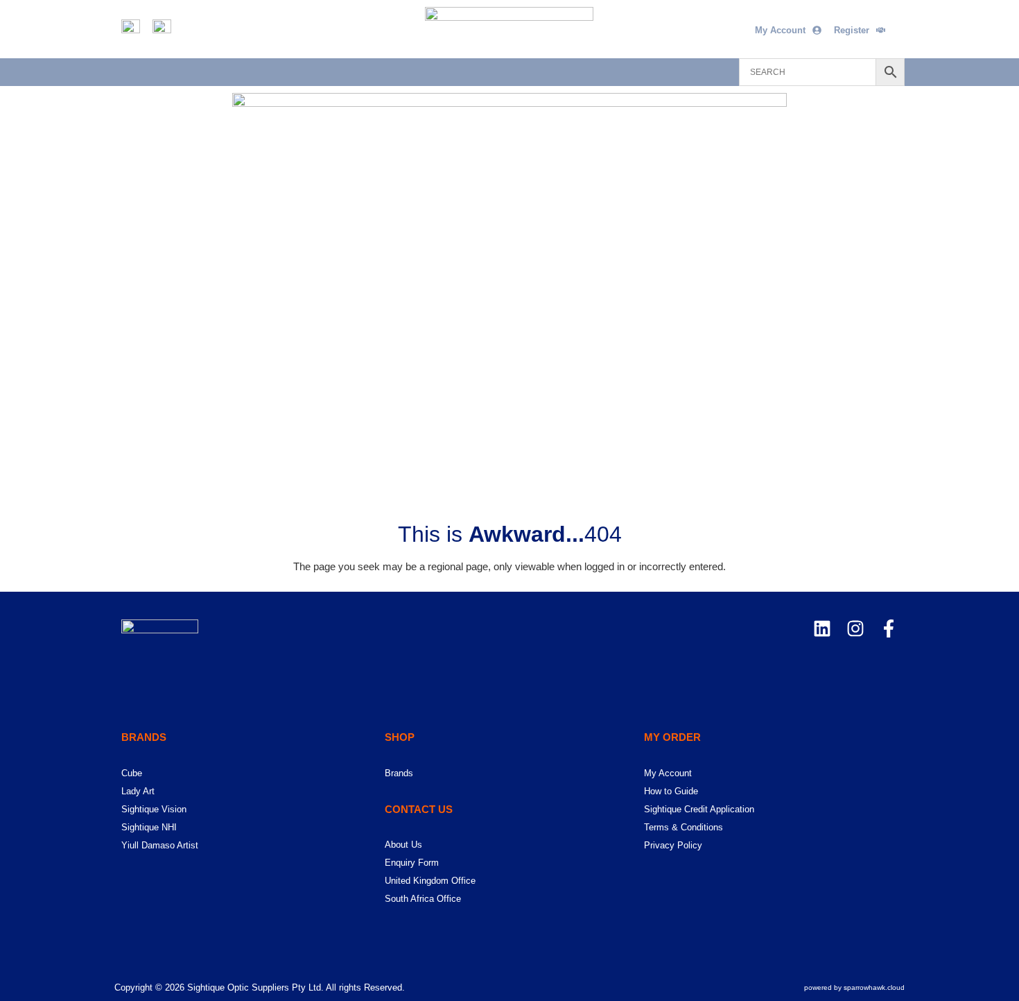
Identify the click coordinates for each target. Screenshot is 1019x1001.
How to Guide (671, 791)
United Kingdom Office (430, 880)
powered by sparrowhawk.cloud (854, 987)
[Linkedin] (822, 628)
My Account (780, 30)
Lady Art (138, 791)
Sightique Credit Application (699, 809)
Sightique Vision (153, 809)
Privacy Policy (673, 845)
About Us (403, 844)
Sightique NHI (149, 827)
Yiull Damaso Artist (159, 845)
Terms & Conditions (683, 827)
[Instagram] (855, 628)
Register (851, 30)
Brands (399, 773)
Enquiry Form (412, 862)
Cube (131, 773)
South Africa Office (423, 898)
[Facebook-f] (889, 628)
